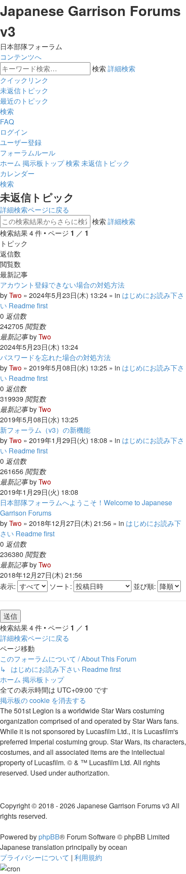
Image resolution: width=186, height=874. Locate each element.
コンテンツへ (21, 57)
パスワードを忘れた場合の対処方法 (55, 357)
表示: (8, 586)
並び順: (145, 586)
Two (15, 295)
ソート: (61, 586)
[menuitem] (24, 90)
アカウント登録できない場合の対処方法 (62, 285)
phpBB (49, 837)
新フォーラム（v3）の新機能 (45, 430)
